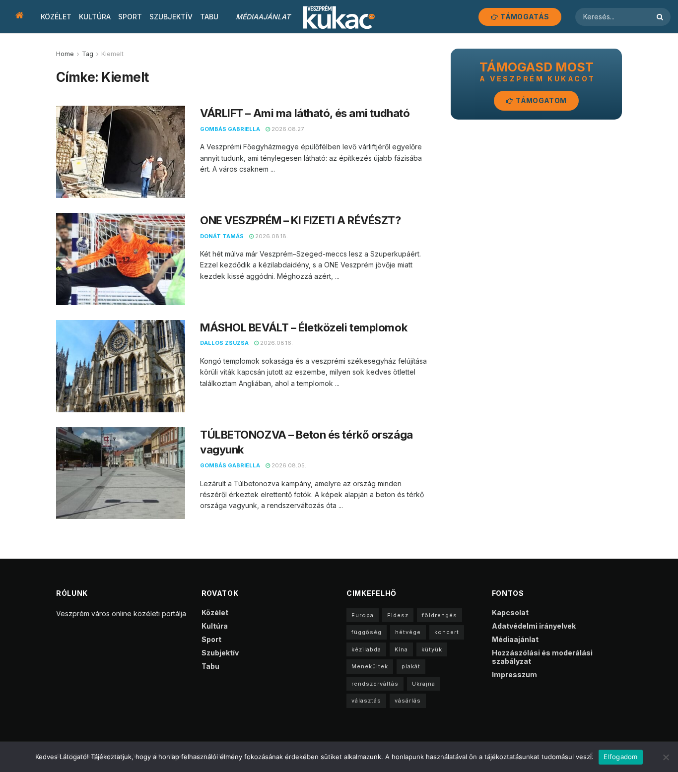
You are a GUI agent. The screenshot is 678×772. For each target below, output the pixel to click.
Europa (362, 615)
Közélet (56, 16)
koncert (446, 632)
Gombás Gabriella (230, 129)
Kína (401, 649)
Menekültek (369, 666)
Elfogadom (620, 757)
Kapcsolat (510, 612)
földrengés (439, 615)
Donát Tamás (222, 236)
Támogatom (540, 100)
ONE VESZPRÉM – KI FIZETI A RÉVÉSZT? (301, 220)
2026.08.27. (287, 129)
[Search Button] (661, 17)
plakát (411, 666)
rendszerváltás (375, 683)
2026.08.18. (271, 236)
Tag (87, 54)
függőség (366, 632)
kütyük (431, 649)
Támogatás (524, 16)
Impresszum (514, 674)
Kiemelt (112, 54)
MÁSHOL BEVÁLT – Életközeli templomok (303, 327)
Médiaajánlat (263, 16)
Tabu (209, 16)
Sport (130, 16)
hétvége (408, 632)
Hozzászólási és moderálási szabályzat (542, 656)
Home (65, 54)
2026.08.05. (288, 465)
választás (366, 700)
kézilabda (366, 649)
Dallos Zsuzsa (224, 342)
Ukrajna (423, 683)
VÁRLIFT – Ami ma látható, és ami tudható (304, 113)
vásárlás (408, 700)
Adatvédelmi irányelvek (534, 626)
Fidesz (397, 615)
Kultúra (95, 16)
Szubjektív (171, 16)
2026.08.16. (276, 342)
